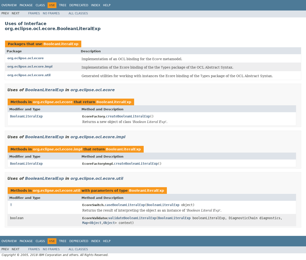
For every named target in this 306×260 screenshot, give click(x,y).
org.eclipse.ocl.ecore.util (28, 75)
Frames (34, 13)
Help (106, 5)
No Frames (51, 13)
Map (85, 223)
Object (95, 223)
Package (26, 5)
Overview (9, 5)
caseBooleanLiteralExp (125, 205)
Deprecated (78, 5)
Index (95, 5)
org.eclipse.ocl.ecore (25, 58)
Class (40, 5)
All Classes (78, 13)
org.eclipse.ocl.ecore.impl (29, 66)
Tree (62, 5)
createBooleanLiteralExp (128, 116)
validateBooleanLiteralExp (132, 218)
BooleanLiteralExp (61, 44)
